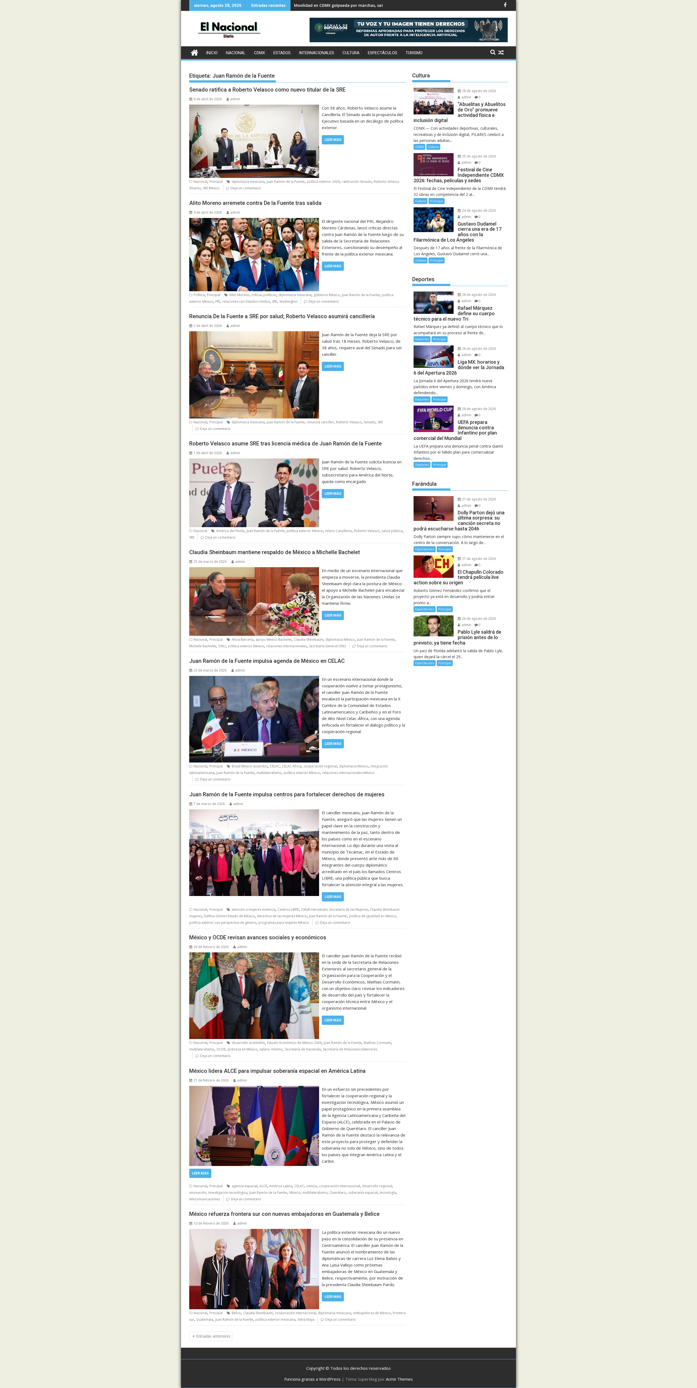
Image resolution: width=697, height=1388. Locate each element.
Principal (216, 181)
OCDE (220, 1049)
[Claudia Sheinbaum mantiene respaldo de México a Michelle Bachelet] (254, 570)
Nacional (236, 52)
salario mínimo (271, 1049)
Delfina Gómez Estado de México (229, 916)
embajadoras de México (372, 1313)
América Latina (280, 1186)
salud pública (392, 531)
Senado (369, 422)
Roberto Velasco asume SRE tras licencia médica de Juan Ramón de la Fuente (285, 443)
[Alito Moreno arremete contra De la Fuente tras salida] (254, 221)
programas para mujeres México (283, 922)
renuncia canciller (320, 422)
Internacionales (316, 52)
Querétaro (338, 1192)
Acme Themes (399, 1379)
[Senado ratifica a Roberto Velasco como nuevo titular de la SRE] (254, 108)
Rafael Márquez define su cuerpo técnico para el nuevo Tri (349, 5)
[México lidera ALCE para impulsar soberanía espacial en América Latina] (254, 1089)
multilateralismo (269, 772)
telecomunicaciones (204, 1199)
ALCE (263, 1186)
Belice (236, 1313)
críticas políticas (264, 295)
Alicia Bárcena (242, 639)
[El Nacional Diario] (194, 52)
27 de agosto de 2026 (478, 499)
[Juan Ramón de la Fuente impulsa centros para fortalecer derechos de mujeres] (254, 812)
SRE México (211, 188)
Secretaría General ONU (327, 646)
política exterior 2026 (323, 181)
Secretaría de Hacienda (303, 1049)
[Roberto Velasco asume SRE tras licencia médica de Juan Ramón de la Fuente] (254, 461)
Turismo (414, 52)
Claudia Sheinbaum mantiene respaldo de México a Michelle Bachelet (274, 552)
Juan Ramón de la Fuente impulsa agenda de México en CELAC (267, 661)
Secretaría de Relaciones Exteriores (350, 1049)
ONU (222, 646)
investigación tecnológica (227, 1192)
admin (235, 99)
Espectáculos (382, 52)
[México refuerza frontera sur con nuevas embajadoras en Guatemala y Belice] (254, 1232)
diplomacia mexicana (248, 181)
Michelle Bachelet (202, 646)
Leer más (333, 140)
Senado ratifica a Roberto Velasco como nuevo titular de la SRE (267, 89)
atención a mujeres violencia (254, 909)
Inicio (212, 52)
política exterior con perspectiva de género (222, 922)
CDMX (259, 52)
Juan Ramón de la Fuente (286, 181)
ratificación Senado (357, 181)
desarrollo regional (377, 1186)
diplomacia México (340, 639)
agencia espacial (244, 1186)
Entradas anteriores (213, 1336)
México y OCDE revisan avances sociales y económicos (257, 937)
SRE (274, 301)
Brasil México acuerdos (250, 766)
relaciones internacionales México (348, 772)
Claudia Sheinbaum (308, 639)
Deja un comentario (246, 188)
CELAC (275, 766)
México (294, 1192)
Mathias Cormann (377, 1042)
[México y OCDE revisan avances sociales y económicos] (254, 955)
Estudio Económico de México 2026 (294, 1042)
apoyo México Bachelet (274, 639)
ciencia (311, 1186)
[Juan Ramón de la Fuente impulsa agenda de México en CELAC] (254, 679)
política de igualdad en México (372, 916)
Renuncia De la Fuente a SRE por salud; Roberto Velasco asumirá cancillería (282, 316)
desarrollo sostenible (248, 1042)
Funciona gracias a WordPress (312, 1379)
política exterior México (305, 531)
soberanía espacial (363, 1192)
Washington (288, 301)
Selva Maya (306, 1319)
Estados (282, 52)
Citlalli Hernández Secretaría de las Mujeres (334, 909)
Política (199, 295)
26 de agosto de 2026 (478, 618)
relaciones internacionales (286, 646)
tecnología (388, 1192)
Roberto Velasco (349, 422)
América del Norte (230, 531)
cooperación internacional (339, 1186)
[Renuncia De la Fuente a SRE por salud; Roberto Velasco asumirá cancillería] (254, 334)
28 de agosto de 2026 (478, 91)
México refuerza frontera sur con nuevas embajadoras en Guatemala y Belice (284, 1214)
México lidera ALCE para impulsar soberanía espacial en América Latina (277, 1071)
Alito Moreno (239, 295)
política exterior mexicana (275, 1319)
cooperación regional (320, 766)
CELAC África (291, 766)
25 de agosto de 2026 (478, 156)
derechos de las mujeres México (282, 916)
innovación (197, 1192)
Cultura (351, 52)
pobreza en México (242, 1049)
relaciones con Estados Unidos (246, 301)
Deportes (422, 339)
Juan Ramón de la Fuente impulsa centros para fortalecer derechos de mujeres (286, 794)
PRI (217, 301)
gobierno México (327, 295)
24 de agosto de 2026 (478, 210)
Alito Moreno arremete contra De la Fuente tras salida (255, 203)
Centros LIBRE (288, 909)
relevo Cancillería (338, 531)
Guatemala (204, 1319)
